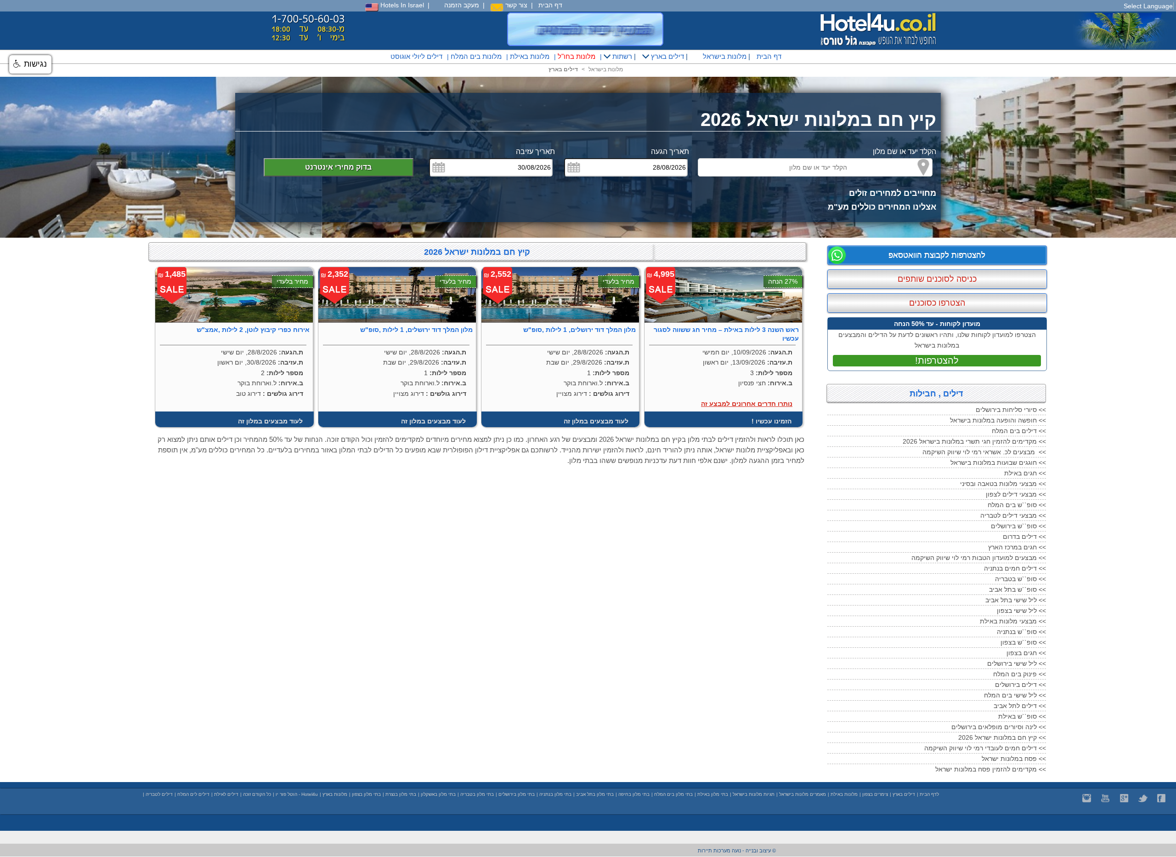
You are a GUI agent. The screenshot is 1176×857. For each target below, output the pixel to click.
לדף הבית (929, 794)
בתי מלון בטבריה (477, 794)
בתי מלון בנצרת (400, 794)
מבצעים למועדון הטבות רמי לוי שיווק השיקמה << (978, 557)
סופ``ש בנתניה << (1021, 631)
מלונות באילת (529, 56)
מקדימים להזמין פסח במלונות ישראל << (990, 769)
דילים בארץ (666, 56)
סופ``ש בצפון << (1023, 642)
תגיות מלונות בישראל (754, 794)
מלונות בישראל (723, 56)
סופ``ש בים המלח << (1017, 504)
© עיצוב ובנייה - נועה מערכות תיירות (737, 850)
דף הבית (550, 5)
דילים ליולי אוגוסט (416, 56)
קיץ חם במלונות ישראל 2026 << (1002, 737)
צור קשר (515, 5)
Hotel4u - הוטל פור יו (297, 794)
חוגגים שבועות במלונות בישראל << (998, 462)
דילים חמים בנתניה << (1015, 568)
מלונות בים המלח (476, 56)
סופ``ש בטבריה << (1020, 579)
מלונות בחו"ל (576, 56)
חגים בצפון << (1026, 653)
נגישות (34, 64)
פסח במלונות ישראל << (1014, 758)
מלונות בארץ (334, 794)
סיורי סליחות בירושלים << (1011, 409)
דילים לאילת (226, 794)
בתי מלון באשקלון (438, 794)
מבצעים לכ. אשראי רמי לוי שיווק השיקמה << (984, 452)
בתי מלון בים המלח (673, 794)
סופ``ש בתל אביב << (1017, 589)
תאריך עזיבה (535, 151)
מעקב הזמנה (461, 5)
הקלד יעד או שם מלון (904, 151)
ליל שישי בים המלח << (1015, 695)
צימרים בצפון (875, 794)
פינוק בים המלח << (1019, 674)
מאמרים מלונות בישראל (802, 794)
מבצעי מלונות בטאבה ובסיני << (1003, 483)
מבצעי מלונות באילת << (1013, 621)
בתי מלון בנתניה (555, 794)
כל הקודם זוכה (257, 794)
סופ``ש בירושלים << (1018, 526)
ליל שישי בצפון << (1021, 610)
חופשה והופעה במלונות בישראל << (998, 420)
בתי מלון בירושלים (516, 794)
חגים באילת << (1025, 473)
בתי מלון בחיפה (634, 794)
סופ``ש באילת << (1022, 716)
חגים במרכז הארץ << (1017, 547)
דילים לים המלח (193, 794)
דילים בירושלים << (1020, 684)
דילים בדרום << (1024, 536)
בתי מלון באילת (712, 794)
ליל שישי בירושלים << (1016, 663)
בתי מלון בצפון (366, 794)
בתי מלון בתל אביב (595, 794)
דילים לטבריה (159, 794)
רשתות (621, 56)
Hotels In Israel (401, 5)
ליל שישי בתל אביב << (1015, 600)
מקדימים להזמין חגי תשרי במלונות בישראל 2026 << (974, 441)
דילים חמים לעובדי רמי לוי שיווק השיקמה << (985, 748)
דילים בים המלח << (1019, 430)
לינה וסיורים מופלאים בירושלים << (998, 727)
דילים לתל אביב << (1020, 705)
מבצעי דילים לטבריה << (1013, 515)
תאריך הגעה (670, 151)
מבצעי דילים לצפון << (1016, 494)
